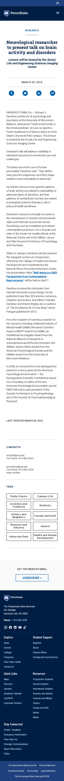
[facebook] (11, 93)
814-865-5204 (26, 469)
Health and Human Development (45, 536)
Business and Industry (18, 526)
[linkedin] (39, 93)
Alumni (45, 526)
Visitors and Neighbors (18, 516)
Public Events (18, 496)
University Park (18, 536)
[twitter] (25, 93)
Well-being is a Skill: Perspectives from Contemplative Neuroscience (31, 276)
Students (45, 505)
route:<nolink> (13, 472)
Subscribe (30, 578)
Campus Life (45, 496)
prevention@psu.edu (17, 466)
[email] (52, 93)
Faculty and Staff (45, 515)
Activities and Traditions (18, 505)
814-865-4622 (26, 458)
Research (32, 30)
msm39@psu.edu (15, 455)
